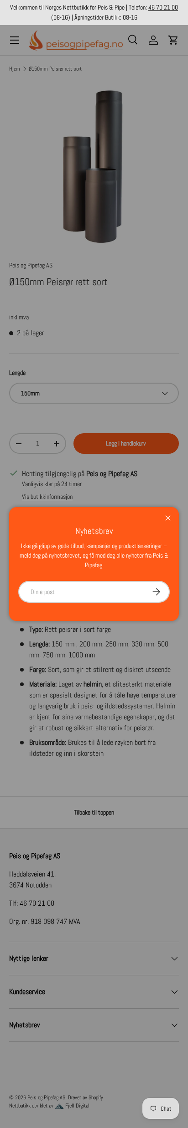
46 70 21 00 (163, 7)
